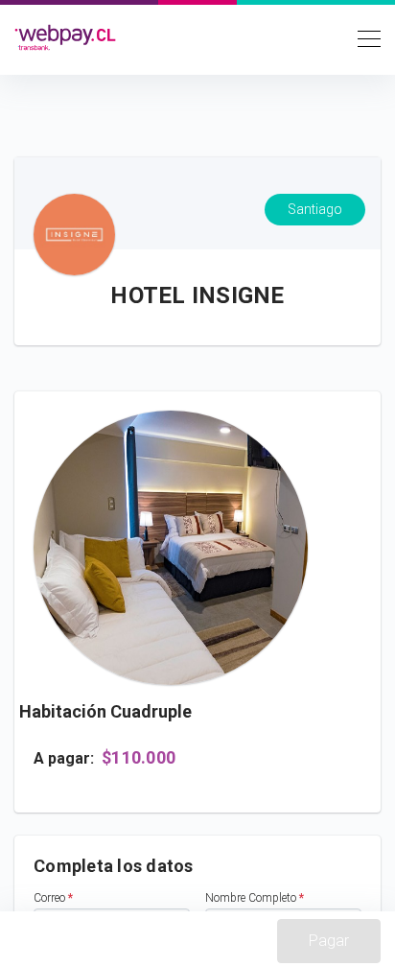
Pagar (329, 941)
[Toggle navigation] (363, 37)
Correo (53, 898)
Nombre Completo (254, 898)
